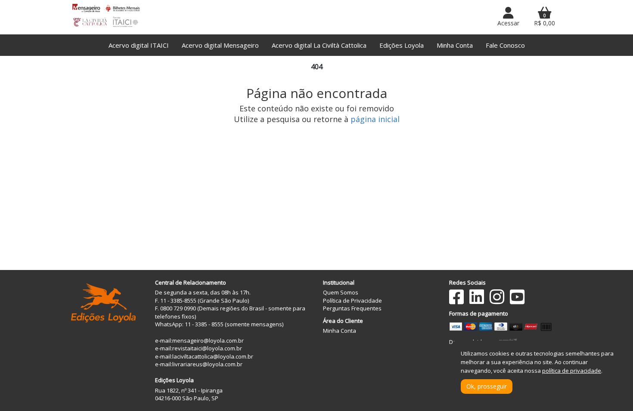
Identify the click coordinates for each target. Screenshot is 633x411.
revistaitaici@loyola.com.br (207, 348)
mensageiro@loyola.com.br (208, 340)
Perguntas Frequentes (352, 308)
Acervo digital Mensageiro (220, 45)
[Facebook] (456, 296)
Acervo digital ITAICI (139, 45)
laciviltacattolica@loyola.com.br (212, 356)
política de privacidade (571, 370)
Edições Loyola (401, 45)
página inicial (375, 119)
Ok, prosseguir (486, 386)
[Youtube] (517, 296)
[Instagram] (497, 296)
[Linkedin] (476, 296)
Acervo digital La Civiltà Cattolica (319, 45)
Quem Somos (340, 292)
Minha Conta (455, 45)
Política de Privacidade (352, 300)
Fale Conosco (505, 45)
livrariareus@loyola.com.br (207, 364)
